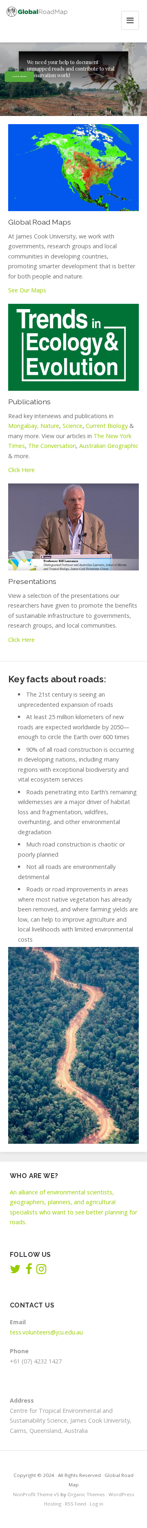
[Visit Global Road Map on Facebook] (28, 1271)
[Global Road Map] (36, 11)
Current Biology (107, 426)
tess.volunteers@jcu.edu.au (46, 1332)
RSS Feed (75, 1504)
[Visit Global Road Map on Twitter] (15, 1271)
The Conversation (52, 446)
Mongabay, (23, 426)
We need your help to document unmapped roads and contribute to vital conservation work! (70, 68)
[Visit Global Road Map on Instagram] (41, 1271)
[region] (73, 79)
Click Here (21, 470)
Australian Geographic (108, 446)
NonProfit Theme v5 (36, 1494)
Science (72, 426)
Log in (96, 1504)
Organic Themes (86, 1494)
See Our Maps (27, 290)
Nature (49, 426)
